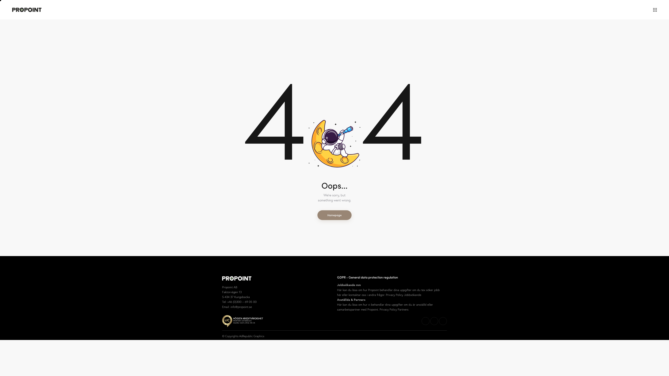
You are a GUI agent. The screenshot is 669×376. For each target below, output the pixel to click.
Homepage (334, 215)
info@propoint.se (241, 307)
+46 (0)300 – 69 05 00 (242, 302)
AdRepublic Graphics (251, 336)
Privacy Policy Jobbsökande (403, 295)
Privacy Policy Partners (394, 309)
